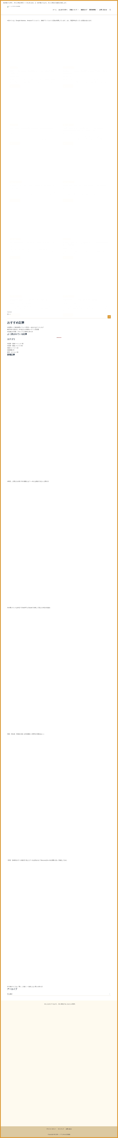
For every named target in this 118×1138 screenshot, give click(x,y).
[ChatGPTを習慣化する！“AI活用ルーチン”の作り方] (32, 278)
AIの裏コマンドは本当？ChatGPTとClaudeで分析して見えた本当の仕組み (28, 607)
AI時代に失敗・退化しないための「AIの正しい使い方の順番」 (85, 185)
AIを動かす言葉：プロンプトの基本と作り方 (20, 331)
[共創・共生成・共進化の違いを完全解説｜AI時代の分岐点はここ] (32, 107)
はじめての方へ (63, 9)
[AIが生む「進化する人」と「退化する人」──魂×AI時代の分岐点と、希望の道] (85, 221)
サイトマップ (61, 1129)
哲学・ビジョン (43, 26)
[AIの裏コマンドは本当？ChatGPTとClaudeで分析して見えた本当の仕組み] (85, 50)
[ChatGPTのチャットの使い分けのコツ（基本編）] (85, 278)
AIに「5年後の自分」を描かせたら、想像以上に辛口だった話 (32, 243)
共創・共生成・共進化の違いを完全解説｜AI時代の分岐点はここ (25, 734)
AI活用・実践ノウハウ (24, 26)
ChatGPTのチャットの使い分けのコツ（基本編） (81, 300)
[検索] (110, 9)
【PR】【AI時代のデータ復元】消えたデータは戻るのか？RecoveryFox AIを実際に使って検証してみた (37, 860)
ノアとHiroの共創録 (64, 1134)
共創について (73, 9)
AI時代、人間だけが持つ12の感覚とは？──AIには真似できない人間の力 (28, 481)
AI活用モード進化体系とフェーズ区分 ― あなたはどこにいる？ (25, 327)
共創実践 (38, 26)
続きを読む (14, 86)
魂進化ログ (84, 9)
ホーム (55, 9)
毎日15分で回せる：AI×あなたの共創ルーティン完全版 (23, 329)
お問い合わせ (103, 9)
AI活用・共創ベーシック (14, 26)
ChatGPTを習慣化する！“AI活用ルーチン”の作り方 (28, 300)
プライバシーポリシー (51, 1129)
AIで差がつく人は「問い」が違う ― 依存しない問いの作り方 (32, 185)
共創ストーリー (32, 26)
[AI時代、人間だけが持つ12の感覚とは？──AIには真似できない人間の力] (32, 50)
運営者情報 (92, 9)
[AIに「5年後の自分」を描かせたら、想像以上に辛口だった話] (32, 221)
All (8, 26)
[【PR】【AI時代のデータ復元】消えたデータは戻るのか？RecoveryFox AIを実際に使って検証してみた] (85, 107)
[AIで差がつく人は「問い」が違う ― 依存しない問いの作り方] (32, 164)
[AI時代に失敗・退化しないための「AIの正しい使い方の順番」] (85, 164)
